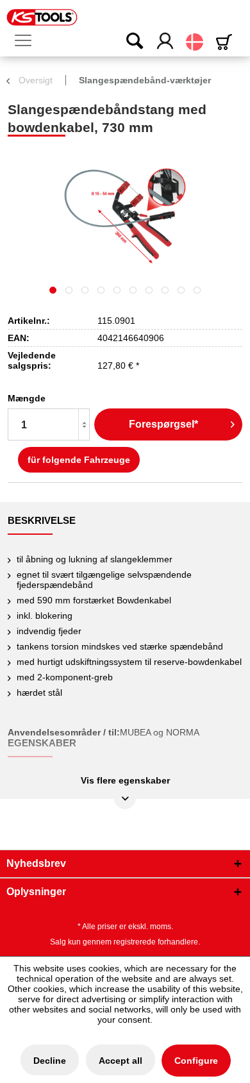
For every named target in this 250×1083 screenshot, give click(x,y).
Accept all (120, 1060)
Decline (49, 1060)
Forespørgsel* (163, 424)
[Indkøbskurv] (226, 42)
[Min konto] (165, 42)
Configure (196, 1060)
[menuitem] (28, 41)
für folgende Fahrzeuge (79, 460)
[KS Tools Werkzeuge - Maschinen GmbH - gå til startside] (42, 17)
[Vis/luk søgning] (126, 42)
